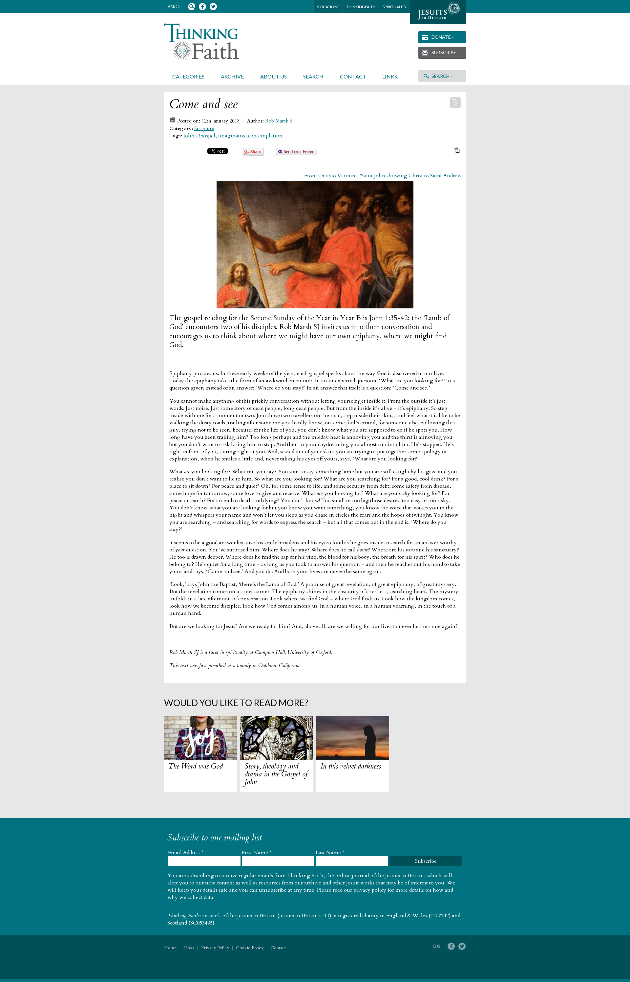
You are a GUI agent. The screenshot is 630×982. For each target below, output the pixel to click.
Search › (441, 76)
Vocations (328, 6)
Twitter (213, 7)
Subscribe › (445, 52)
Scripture (204, 128)
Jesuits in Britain (256, 915)
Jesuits (438, 12)
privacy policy (369, 890)
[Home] (209, 41)
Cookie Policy (249, 948)
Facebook (202, 7)
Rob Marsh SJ (279, 121)
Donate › (442, 37)
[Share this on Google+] (253, 154)
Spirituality (395, 6)
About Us (273, 76)
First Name (256, 852)
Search (191, 7)
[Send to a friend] (296, 153)
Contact (353, 76)
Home (170, 948)
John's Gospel (199, 135)
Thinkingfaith (361, 6)
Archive (232, 76)
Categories (188, 76)
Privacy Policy (215, 948)
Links (389, 76)
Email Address (186, 852)
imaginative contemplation (250, 135)
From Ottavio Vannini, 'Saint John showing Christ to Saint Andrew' (383, 175)
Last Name (330, 852)
